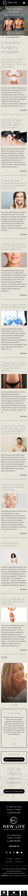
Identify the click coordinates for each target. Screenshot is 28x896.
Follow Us (14, 846)
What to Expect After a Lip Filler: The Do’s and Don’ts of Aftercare (13, 246)
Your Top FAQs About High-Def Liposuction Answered (13, 601)
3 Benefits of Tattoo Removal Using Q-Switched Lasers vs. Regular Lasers (11, 123)
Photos (4, 894)
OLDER (4, 657)
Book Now (14, 894)
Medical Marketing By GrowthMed (14, 873)
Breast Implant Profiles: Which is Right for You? (13, 306)
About (18, 859)
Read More (23, 110)
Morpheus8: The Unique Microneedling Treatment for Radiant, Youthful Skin (13, 184)
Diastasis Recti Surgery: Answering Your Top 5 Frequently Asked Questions (13, 367)
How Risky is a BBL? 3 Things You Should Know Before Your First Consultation (13, 63)
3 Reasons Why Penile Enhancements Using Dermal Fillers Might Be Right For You (13, 430)
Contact (9, 862)
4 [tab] (15, 704)
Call (24, 894)
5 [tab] (16, 704)
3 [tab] (14, 704)
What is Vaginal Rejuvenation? (9, 544)
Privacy (19, 862)
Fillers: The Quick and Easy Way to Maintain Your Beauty (12, 487)
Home (2, 37)
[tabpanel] (14, 683)
